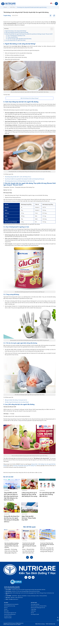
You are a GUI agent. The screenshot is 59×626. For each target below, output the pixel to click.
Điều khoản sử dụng (40, 623)
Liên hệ (32, 612)
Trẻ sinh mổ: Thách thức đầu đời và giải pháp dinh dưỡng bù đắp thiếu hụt (47, 544)
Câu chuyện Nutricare (35, 604)
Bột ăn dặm (6, 611)
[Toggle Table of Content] (51, 29)
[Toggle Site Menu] (56, 3)
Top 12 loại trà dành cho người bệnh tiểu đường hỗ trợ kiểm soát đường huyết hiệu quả (24, 179)
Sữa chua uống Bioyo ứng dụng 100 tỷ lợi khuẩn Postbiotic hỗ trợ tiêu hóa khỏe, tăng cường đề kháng (11, 545)
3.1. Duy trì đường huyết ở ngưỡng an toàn (15, 35)
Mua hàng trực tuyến (35, 614)
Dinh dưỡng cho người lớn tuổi (10, 612)
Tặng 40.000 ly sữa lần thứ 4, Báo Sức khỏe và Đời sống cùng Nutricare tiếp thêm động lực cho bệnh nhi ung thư (11, 496)
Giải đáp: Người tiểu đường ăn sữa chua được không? (17, 402)
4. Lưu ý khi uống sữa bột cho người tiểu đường (14, 40)
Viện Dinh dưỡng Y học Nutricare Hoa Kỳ (38, 605)
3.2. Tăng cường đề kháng (11, 37)
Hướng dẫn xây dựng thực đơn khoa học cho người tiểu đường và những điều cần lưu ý (11, 519)
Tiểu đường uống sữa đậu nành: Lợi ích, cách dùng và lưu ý (18, 176)
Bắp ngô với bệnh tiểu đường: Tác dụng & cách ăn (16, 400)
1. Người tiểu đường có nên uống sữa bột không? (15, 31)
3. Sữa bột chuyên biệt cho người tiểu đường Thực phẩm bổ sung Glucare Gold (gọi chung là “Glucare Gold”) (28, 34)
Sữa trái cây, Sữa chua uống (9, 605)
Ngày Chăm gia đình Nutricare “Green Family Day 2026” (29, 518)
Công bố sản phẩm (8, 617)
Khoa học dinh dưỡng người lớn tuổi (38, 607)
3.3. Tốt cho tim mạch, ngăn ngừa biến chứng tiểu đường (18, 38)
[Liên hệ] (57, 617)
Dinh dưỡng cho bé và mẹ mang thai (11, 604)
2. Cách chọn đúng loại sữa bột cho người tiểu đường (16, 32)
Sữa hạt (5, 609)
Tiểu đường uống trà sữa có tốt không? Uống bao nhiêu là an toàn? (20, 181)
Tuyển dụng (33, 611)
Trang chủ (5, 7)
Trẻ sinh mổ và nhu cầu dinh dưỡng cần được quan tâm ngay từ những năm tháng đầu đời (29, 545)
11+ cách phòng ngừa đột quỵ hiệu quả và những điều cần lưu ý (47, 494)
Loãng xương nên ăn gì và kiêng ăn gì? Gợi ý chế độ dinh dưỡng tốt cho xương (29, 494)
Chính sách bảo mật (50, 623)
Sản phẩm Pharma (7, 616)
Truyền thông (12, 7)
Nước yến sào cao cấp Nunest (9, 614)
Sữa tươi (6, 607)
